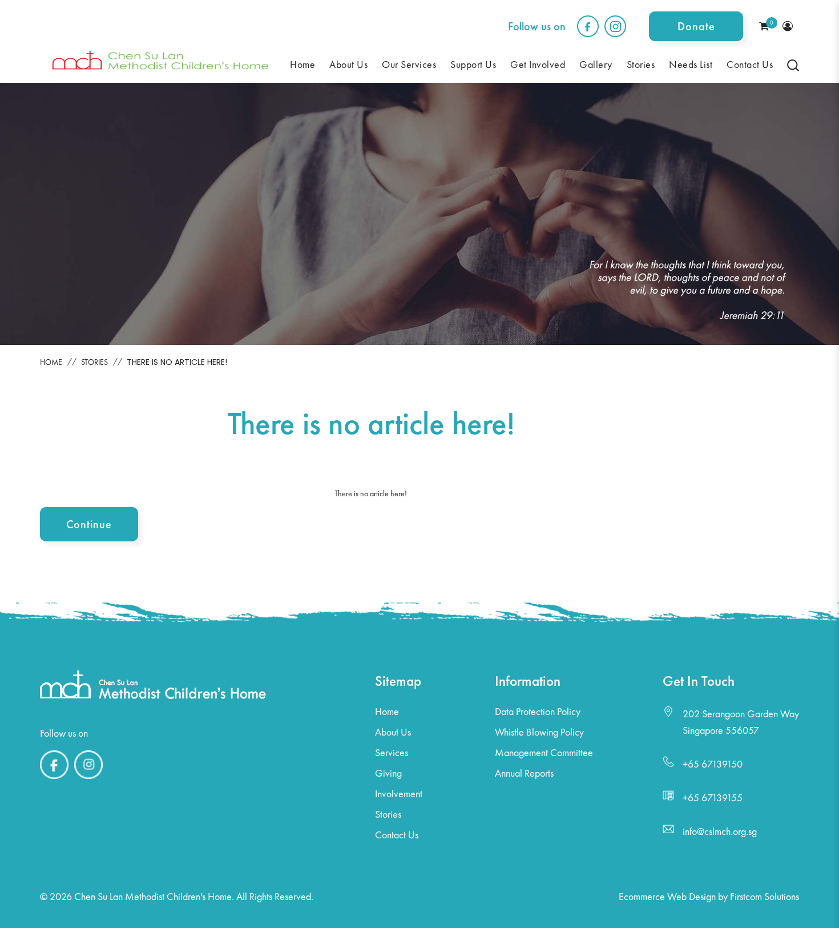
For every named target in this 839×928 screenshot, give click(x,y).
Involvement (398, 793)
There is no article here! (177, 362)
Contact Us (396, 834)
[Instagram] (88, 779)
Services (391, 752)
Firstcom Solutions (764, 896)
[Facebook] (54, 779)
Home (51, 362)
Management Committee (544, 752)
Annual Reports (524, 773)
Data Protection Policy (537, 711)
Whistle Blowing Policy (539, 731)
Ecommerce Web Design (667, 896)
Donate (696, 26)
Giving (388, 773)
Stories (94, 362)
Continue (89, 524)
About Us (393, 731)
